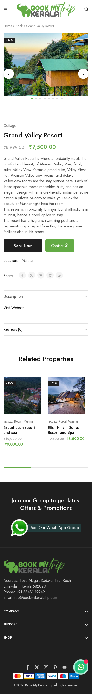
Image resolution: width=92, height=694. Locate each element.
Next (83, 74)
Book (19, 26)
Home (8, 26)
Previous (9, 74)
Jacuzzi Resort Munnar (19, 421)
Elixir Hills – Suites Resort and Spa (63, 430)
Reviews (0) (13, 329)
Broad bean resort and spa (19, 430)
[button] (46, 107)
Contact (58, 245)
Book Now (23, 245)
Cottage (10, 125)
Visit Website (14, 307)
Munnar (27, 260)
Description (13, 296)
